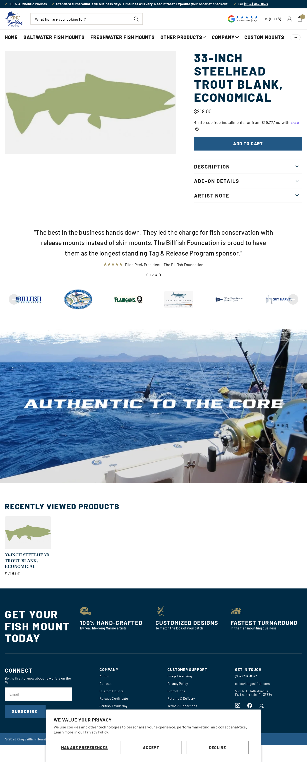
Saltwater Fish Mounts (54, 37)
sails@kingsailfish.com (252, 683)
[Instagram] (237, 705)
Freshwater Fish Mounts (122, 37)
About (104, 676)
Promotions (176, 691)
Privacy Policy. (97, 732)
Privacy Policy (177, 683)
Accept (151, 747)
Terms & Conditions (182, 706)
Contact (106, 683)
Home (11, 37)
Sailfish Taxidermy (113, 706)
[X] (262, 706)
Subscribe (25, 711)
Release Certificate (114, 698)
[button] (146, 275)
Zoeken (136, 19)
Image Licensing (179, 676)
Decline (217, 747)
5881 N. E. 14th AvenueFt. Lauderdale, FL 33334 (253, 693)
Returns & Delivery (181, 698)
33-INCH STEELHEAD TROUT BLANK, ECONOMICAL (27, 561)
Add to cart (248, 143)
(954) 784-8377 (246, 676)
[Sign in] (289, 19)
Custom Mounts (264, 37)
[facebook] (249, 705)
